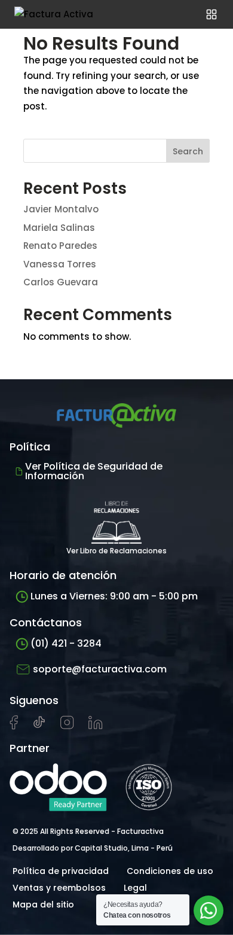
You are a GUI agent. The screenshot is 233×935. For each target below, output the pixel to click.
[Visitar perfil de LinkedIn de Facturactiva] (95, 726)
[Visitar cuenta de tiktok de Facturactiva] (39, 726)
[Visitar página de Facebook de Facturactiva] (14, 727)
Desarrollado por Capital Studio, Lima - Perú (93, 848)
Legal (135, 888)
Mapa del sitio (43, 904)
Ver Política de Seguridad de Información (94, 471)
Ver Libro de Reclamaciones (116, 551)
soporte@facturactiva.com (100, 669)
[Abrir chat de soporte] (208, 910)
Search (188, 151)
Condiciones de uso (170, 871)
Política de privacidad (61, 871)
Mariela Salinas (59, 227)
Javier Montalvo (61, 209)
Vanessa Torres (59, 264)
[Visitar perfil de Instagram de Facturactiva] (67, 726)
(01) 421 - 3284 (66, 643)
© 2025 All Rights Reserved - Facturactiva (88, 831)
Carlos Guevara (60, 282)
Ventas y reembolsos (59, 888)
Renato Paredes (60, 245)
